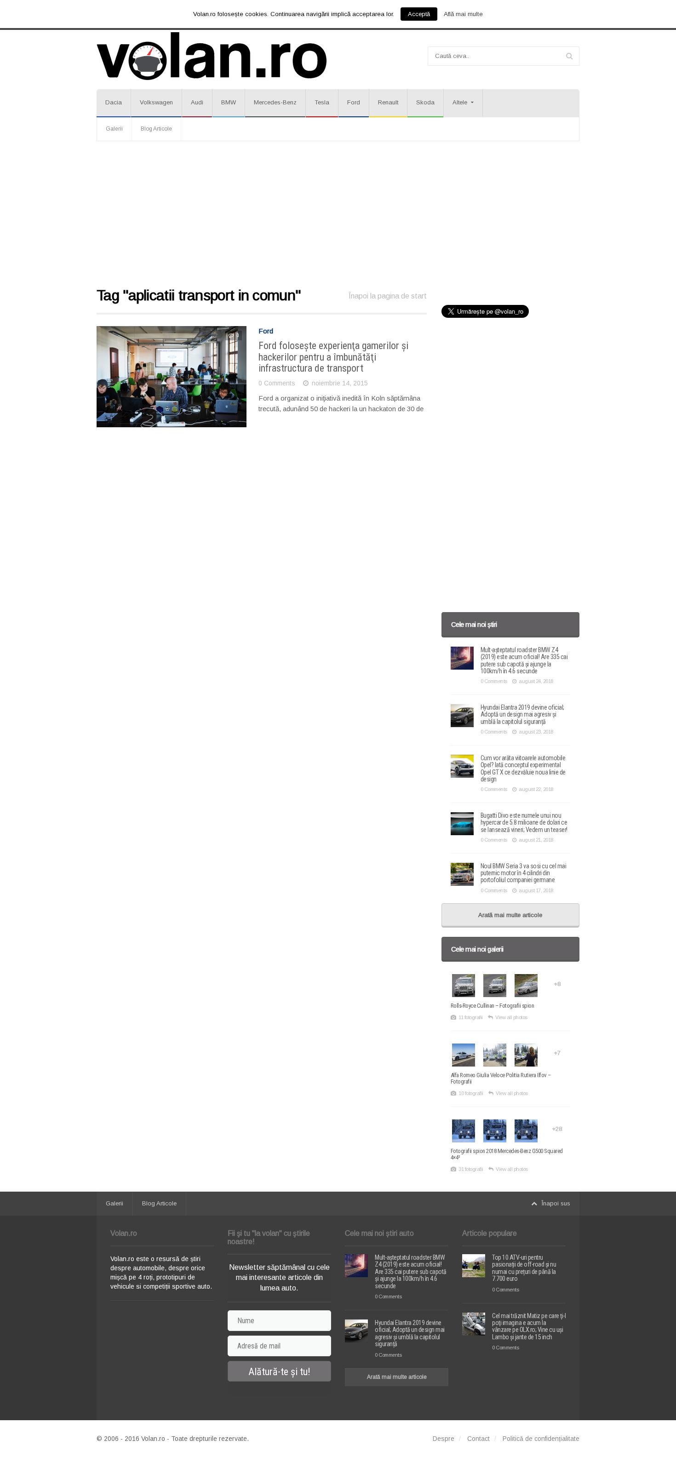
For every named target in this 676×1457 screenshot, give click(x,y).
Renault (388, 102)
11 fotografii (470, 1017)
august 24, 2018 (536, 681)
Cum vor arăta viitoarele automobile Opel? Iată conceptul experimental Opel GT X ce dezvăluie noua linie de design (523, 768)
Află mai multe (463, 14)
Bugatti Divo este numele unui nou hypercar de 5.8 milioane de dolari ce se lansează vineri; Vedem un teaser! (524, 822)
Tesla (322, 102)
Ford (353, 102)
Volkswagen (156, 102)
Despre (443, 1438)
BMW (228, 102)
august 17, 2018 (536, 890)
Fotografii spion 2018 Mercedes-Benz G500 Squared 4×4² (507, 1154)
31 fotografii (470, 1169)
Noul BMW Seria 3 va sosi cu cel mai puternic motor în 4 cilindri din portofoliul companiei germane (524, 873)
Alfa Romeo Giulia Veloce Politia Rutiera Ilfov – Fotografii (501, 1078)
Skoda (425, 102)
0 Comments (276, 383)
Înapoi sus (556, 1203)
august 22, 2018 (536, 789)
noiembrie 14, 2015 (340, 383)
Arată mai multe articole (510, 915)
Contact (478, 1438)
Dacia (113, 102)
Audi (197, 102)
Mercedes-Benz (275, 102)
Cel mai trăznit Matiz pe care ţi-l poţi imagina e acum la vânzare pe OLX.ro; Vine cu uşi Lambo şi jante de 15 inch (529, 1326)
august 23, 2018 (536, 731)
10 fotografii (470, 1093)
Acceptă (419, 14)
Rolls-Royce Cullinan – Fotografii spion (492, 1005)
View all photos (511, 1017)
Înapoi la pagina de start (388, 296)
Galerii (114, 129)
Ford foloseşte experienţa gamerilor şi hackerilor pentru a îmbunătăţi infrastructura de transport (333, 356)
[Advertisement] (338, 214)
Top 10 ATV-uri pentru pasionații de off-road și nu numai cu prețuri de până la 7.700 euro (524, 1268)
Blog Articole (156, 129)
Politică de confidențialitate (541, 1438)
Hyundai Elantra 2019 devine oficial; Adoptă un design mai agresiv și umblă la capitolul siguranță (522, 714)
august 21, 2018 (536, 840)
